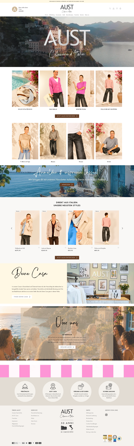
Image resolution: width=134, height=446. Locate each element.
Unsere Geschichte (17, 413)
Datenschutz (89, 421)
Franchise (76, 15)
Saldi (64, 15)
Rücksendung (89, 418)
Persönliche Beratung (36, 413)
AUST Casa (15, 415)
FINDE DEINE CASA (21, 297)
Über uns (87, 15)
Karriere (82, 15)
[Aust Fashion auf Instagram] (106, 415)
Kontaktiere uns (35, 415)
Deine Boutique (69, 15)
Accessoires (58, 15)
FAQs (32, 418)
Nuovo (46, 15)
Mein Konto (34, 421)
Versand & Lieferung (91, 415)
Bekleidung (52, 15)
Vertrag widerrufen (91, 432)
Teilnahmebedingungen (92, 426)
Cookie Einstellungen (91, 423)
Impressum (14, 421)
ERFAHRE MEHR (66, 347)
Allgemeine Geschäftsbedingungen (18, 425)
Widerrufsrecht (90, 429)
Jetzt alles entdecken (66, 116)
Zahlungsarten (89, 413)
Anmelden (66, 185)
